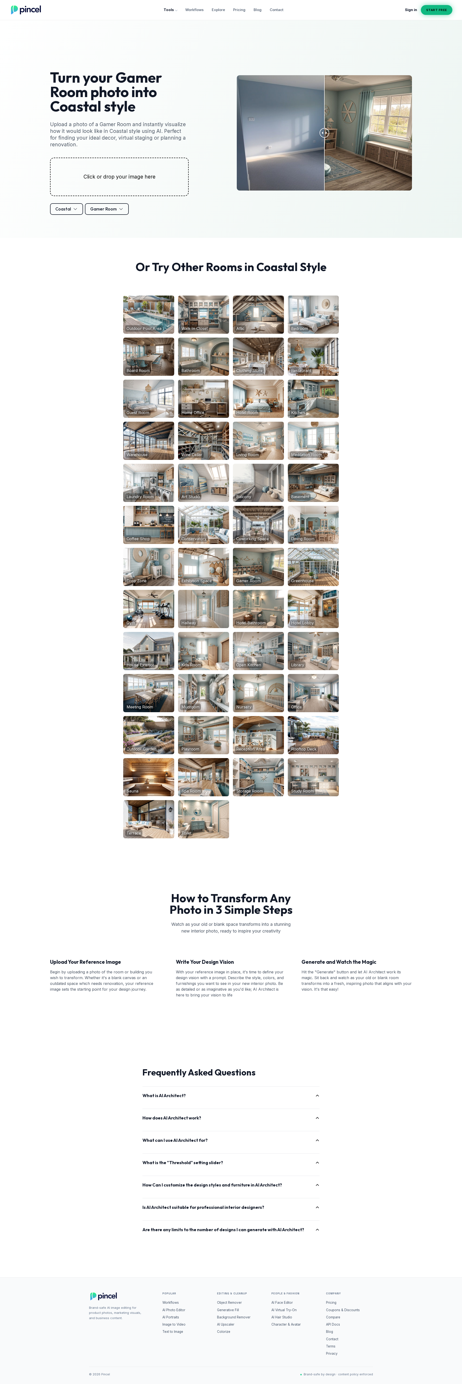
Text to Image (172, 1332)
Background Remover (233, 1317)
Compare (333, 1317)
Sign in (411, 9)
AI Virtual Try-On (284, 1310)
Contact (276, 9)
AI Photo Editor (173, 1310)
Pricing (239, 9)
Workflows (194, 9)
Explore (218, 9)
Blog (258, 9)
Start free (436, 10)
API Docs (333, 1324)
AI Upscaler (225, 1324)
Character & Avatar (286, 1324)
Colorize (223, 1332)
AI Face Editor (282, 1302)
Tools (169, 9)
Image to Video (174, 1324)
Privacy (332, 1353)
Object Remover (229, 1302)
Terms (330, 1346)
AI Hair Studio (281, 1317)
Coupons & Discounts (343, 1310)
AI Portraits (170, 1317)
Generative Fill (228, 1310)
